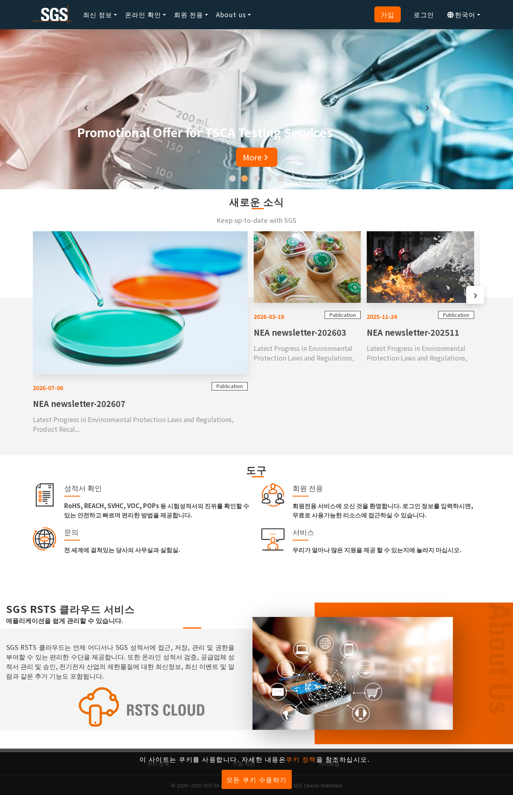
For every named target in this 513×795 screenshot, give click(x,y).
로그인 (424, 14)
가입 (387, 14)
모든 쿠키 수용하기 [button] (256, 779)
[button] (232, 178)
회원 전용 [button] (188, 14)
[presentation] (86, 107)
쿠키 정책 (301, 759)
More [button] (252, 157)
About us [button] (231, 14)
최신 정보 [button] (97, 14)
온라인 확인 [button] (143, 14)
